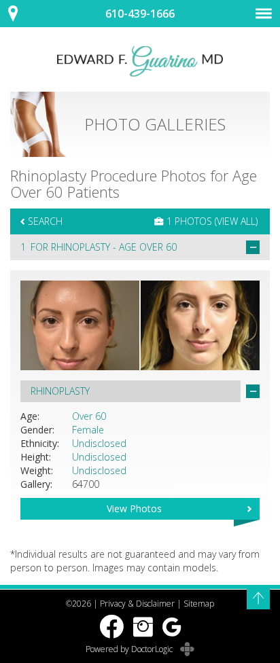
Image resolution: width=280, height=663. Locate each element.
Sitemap (198, 603)
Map (20, 13)
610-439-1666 (140, 13)
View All (236, 221)
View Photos (134, 508)
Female (88, 429)
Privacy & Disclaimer (137, 603)
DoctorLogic (153, 649)
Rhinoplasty (80, 246)
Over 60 (89, 416)
